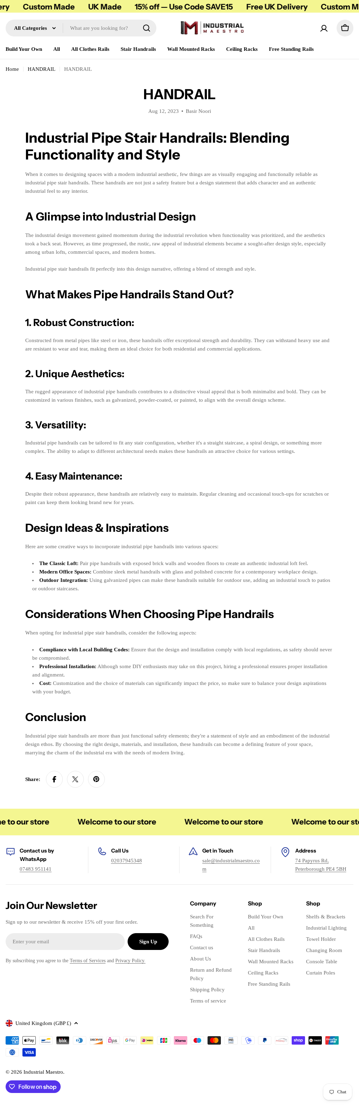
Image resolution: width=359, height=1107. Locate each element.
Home (12, 69)
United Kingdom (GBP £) (43, 1023)
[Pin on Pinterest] (96, 779)
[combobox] (81, 28)
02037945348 (126, 860)
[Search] (146, 28)
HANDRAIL (41, 69)
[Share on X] (75, 779)
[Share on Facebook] (54, 779)
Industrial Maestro (43, 1072)
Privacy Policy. (130, 960)
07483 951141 (36, 869)
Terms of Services (88, 960)
